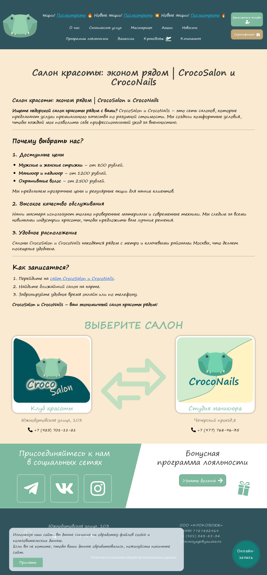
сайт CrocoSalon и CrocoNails (82, 278)
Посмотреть (69, 15)
